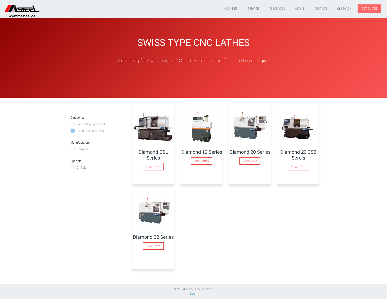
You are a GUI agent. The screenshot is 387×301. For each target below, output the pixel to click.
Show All (82, 149)
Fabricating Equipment (91, 124)
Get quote (369, 8)
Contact (320, 8)
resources (277, 8)
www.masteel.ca (22, 16)
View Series (153, 166)
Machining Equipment (90, 130)
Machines (231, 8)
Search (346, 8)
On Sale (81, 167)
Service (253, 8)
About (299, 8)
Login (193, 293)
